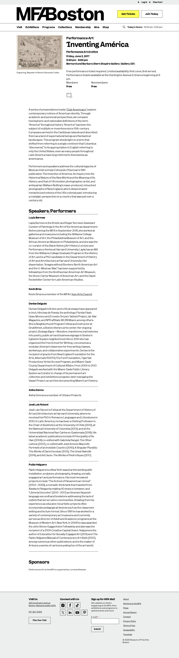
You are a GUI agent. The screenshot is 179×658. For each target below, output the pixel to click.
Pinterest (85, 613)
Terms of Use (129, 625)
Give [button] (96, 27)
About (126, 599)
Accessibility (129, 630)
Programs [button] (48, 27)
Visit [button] (19, 27)
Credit (20, 66)
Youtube (77, 613)
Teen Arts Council (81, 294)
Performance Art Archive (82, 51)
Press (125, 608)
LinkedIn (70, 613)
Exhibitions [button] (32, 27)
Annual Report (130, 612)
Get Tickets (128, 14)
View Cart (157, 2)
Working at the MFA (132, 603)
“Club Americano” (76, 109)
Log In (144, 2)
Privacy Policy (129, 621)
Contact (127, 617)
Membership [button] (83, 27)
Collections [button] (65, 27)
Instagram (63, 605)
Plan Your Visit (40, 620)
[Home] (60, 14)
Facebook (70, 605)
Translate (127, 634)
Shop (106, 27)
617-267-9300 (35, 612)
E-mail (94, 617)
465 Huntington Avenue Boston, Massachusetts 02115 (42, 604)
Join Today (151, 14)
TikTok (77, 605)
